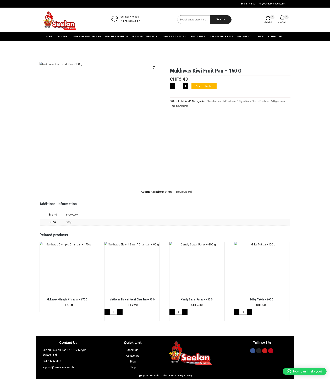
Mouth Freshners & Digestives (234, 101)
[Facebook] (252, 350)
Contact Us (275, 36)
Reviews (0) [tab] (184, 191)
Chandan (212, 101)
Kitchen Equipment (221, 36)
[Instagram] (258, 350)
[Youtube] (264, 350)
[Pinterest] (270, 350)
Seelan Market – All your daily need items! (263, 3)
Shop (260, 36)
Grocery (62, 36)
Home (49, 36)
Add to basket (204, 86)
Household (244, 36)
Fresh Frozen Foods (144, 36)
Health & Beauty (115, 36)
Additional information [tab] (156, 191)
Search (220, 19)
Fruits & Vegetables (86, 36)
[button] (154, 68)
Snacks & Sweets (173, 36)
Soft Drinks (197, 36)
